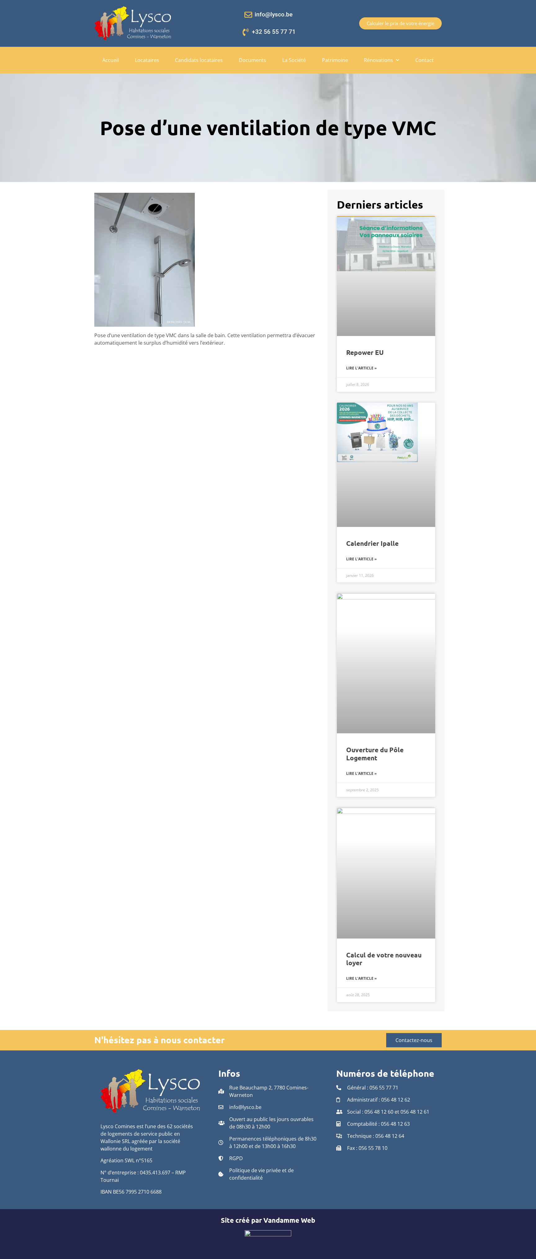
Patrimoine (335, 60)
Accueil (110, 60)
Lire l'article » (361, 368)
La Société (294, 60)
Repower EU (365, 352)
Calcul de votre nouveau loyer (384, 959)
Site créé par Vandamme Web (268, 1220)
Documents (252, 60)
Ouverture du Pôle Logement (375, 753)
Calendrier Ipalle (372, 543)
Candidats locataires (199, 60)
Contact (424, 60)
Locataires (147, 60)
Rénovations (378, 60)
